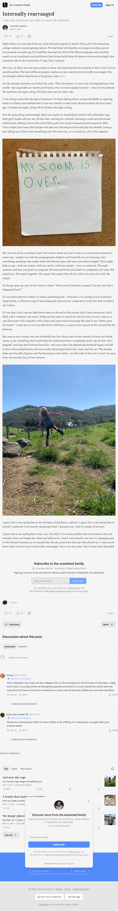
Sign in (110, 4)
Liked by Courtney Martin (20, 679)
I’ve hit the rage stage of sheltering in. (22, 781)
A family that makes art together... (24, 796)
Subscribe (96, 5)
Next (106, 624)
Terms (67, 889)
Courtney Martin (18, 26)
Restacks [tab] (22, 646)
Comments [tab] (9, 646)
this (61, 76)
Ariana (10, 675)
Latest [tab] (14, 768)
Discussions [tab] (26, 768)
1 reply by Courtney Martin (23, 703)
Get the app (74, 896)
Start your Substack (50, 896)
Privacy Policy (82, 854)
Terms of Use (74, 851)
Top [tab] (6, 768)
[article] (59, 783)
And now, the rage (14, 777)
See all (8, 835)
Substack (43, 904)
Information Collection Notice (58, 854)
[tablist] (15, 647)
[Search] (112, 769)
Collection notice (81, 889)
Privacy (59, 889)
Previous (14, 624)
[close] (88, 801)
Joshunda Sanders (16, 714)
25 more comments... (10, 753)
